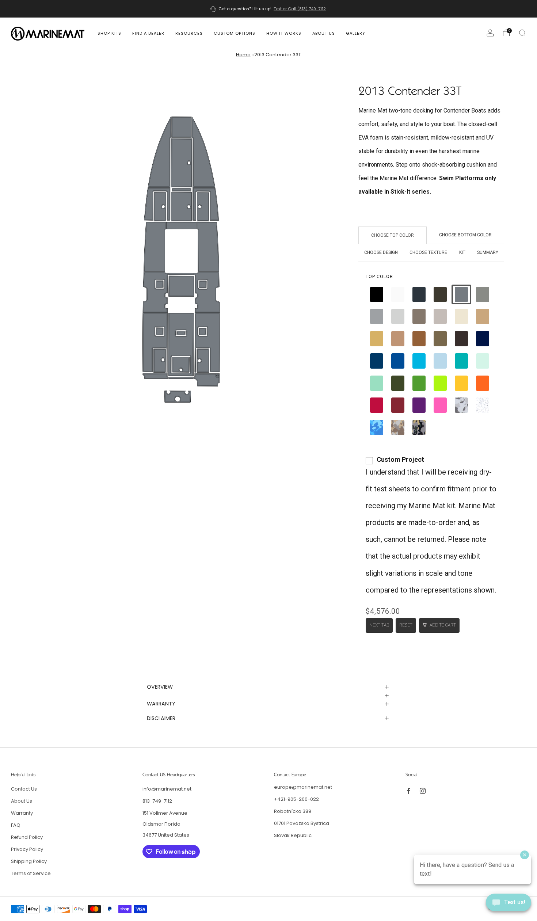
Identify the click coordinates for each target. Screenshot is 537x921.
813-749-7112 (157, 801)
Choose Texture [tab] (428, 252)
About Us (323, 33)
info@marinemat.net (166, 788)
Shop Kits (109, 33)
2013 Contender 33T (277, 54)
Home (243, 54)
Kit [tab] (462, 252)
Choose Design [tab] (381, 252)
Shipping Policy (29, 861)
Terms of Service (31, 873)
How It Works (283, 33)
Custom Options (234, 33)
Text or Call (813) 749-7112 (300, 9)
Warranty (22, 813)
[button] (376, 294)
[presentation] (379, 276)
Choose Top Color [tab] (392, 235)
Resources (189, 33)
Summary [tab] (487, 252)
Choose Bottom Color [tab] (465, 234)
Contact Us (24, 788)
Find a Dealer (148, 33)
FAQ (15, 825)
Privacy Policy (27, 849)
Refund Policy (27, 837)
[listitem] (268, 9)
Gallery (355, 33)
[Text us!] (508, 905)
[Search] (522, 33)
